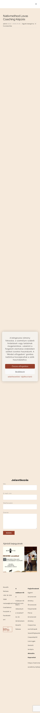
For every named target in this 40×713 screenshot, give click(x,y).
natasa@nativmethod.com (13, 603)
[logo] (7, 2)
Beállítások (20, 372)
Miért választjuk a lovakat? (19, 609)
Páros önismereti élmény (32, 617)
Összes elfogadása (20, 366)
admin (5, 24)
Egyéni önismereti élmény (32, 597)
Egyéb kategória (28, 24)
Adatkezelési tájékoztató (20, 377)
